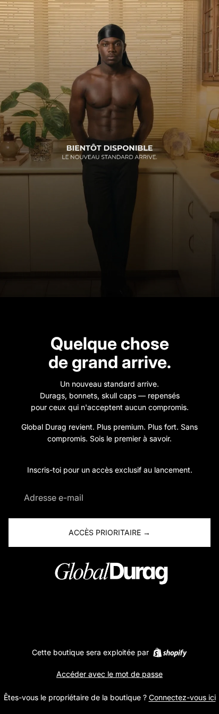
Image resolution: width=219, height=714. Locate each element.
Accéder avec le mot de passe (109, 673)
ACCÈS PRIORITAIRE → (109, 532)
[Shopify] (170, 652)
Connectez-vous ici (182, 697)
